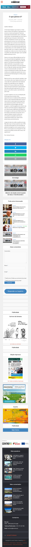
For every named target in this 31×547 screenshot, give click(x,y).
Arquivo (15, 14)
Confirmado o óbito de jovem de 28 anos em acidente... (18, 463)
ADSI (24, 540)
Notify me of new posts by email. (13, 280)
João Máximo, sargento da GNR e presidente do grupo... (18, 457)
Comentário (7, 251)
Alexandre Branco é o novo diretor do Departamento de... (19, 215)
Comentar (19, 19)
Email (6, 271)
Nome (6, 265)
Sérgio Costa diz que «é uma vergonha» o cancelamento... (18, 496)
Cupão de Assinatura (7, 544)
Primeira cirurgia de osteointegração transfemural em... (17, 476)
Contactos (24, 542)
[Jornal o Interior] (15, 1)
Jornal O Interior (12, 535)
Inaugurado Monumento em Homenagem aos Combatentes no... (19, 236)
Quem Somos (6, 542)
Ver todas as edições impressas (15, 381)
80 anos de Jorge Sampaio (19, 227)
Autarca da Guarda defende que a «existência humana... (17, 490)
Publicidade (19, 542)
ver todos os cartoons (15, 344)
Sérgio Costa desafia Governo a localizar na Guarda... (18, 503)
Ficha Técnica (13, 542)
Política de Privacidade (17, 544)
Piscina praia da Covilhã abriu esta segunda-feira (18, 510)
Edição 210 (7, 139)
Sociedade (25, 226)
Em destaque (19, 226)
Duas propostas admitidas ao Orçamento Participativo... (19, 242)
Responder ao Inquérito (15, 291)
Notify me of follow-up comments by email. (16, 278)
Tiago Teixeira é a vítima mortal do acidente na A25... (18, 470)
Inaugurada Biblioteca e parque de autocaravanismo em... (19, 222)
